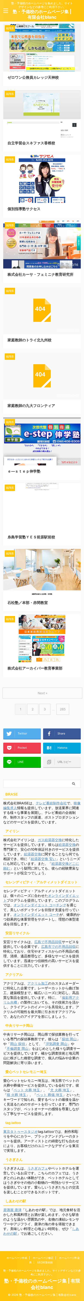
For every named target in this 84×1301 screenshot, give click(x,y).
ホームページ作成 (16, 1257)
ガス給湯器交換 (50, 840)
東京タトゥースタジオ (20, 1131)
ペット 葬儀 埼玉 (49, 1095)
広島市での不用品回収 (58, 946)
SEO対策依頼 (45, 1262)
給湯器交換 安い (43, 859)
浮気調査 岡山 (56, 1044)
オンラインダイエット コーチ (36, 914)
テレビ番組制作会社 (51, 803)
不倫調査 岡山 (17, 1048)
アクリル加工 (37, 983)
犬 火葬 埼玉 (60, 1090)
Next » (42, 693)
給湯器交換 (67, 844)
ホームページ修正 (43, 1257)
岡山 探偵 (17, 1044)
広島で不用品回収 (48, 942)
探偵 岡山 (69, 1039)
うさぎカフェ (37, 1168)
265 (63, 709)
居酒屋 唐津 (12, 1210)
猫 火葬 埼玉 (16, 1095)
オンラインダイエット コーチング (40, 905)
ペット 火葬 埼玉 (27, 1090)
